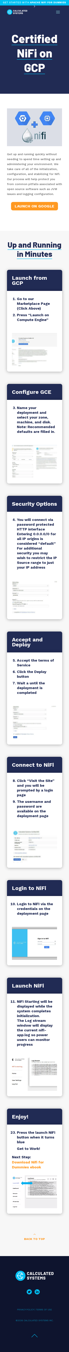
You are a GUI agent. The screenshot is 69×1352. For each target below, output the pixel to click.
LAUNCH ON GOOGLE (34, 206)
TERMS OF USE (44, 1309)
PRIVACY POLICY (25, 1309)
